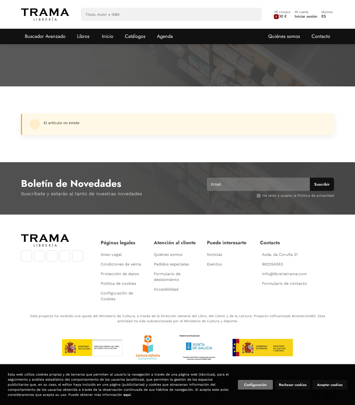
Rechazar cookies (292, 384)
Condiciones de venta (121, 264)
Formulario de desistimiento (167, 277)
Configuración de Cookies (117, 296)
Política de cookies (118, 283)
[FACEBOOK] (26, 256)
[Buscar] (254, 14)
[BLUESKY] (77, 256)
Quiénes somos (284, 36)
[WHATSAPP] (64, 256)
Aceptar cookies (329, 384)
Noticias (214, 254)
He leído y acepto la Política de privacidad (298, 195)
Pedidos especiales (171, 264)
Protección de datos (120, 274)
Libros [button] (83, 36)
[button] (282, 14)
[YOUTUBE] (52, 256)
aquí (127, 395)
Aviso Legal (111, 254)
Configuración (255, 384)
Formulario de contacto (284, 283)
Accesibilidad (166, 289)
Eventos (214, 264)
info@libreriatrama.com (284, 274)
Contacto (321, 36)
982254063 (272, 264)
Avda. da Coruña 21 (280, 254)
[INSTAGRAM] (39, 256)
